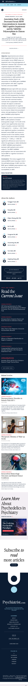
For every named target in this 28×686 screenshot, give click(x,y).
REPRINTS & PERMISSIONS (14, 624)
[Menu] (3, 1)
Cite (15, 4)
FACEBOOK (14, 655)
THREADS (14, 661)
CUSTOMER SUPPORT (14, 628)
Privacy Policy (5, 675)
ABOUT (14, 618)
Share (11, 4)
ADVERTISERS (14, 620)
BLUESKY (14, 663)
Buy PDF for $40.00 (14, 269)
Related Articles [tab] (13, 48)
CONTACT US (14, 626)
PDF (5, 4)
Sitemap (20, 679)
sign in (10, 272)
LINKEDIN (14, 659)
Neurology (24, 9)
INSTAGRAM (14, 657)
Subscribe (14, 565)
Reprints (19, 4)
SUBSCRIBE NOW (14, 643)
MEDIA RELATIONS (14, 622)
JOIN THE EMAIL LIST (14, 638)
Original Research (10, 16)
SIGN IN (14, 635)
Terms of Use (12, 675)
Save (8, 4)
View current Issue (8, 368)
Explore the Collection (6, 516)
